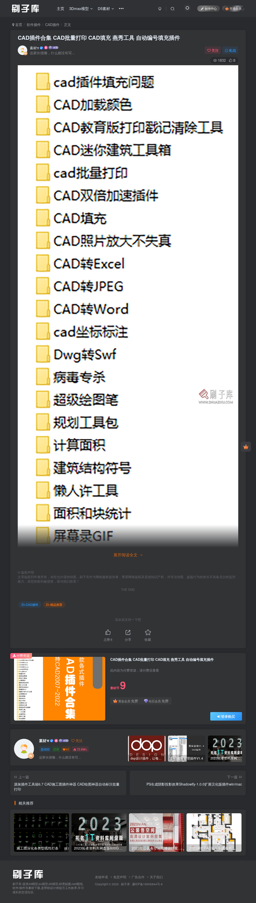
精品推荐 (56, 604)
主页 (60, 8)
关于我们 (156, 877)
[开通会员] (246, 447)
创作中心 (211, 8)
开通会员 (236, 8)
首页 (18, 24)
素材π (34, 47)
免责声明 (119, 877)
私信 (232, 50)
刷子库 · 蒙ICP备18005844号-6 (142, 884)
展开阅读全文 (126, 555)
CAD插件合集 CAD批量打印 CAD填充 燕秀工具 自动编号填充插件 (99, 37)
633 (47, 749)
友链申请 (101, 877)
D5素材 (104, 8)
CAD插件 (52, 24)
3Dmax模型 (79, 8)
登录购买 (228, 716)
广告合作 (138, 877)
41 (68, 749)
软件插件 (34, 24)
